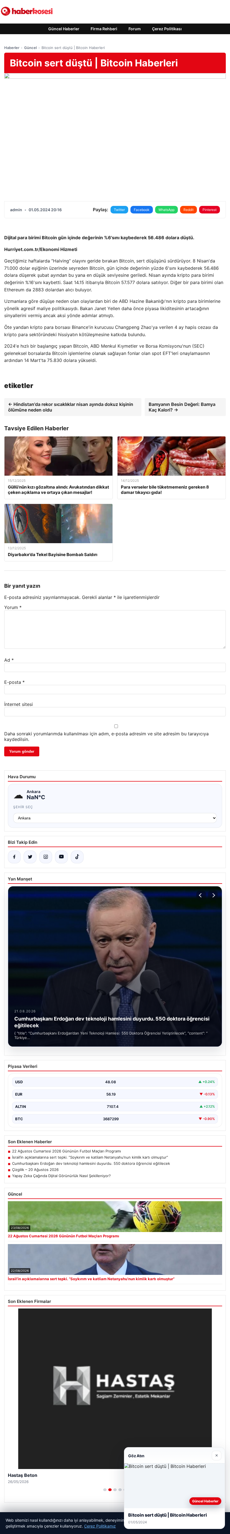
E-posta (14, 682)
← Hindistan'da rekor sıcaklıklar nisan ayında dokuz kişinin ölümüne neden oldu (70, 407)
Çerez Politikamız (100, 1526)
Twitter (119, 210)
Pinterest (210, 210)
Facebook (142, 210)
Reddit (188, 210)
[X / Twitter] (30, 856)
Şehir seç (23, 807)
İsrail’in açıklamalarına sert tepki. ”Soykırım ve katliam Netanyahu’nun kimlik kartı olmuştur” (90, 1157)
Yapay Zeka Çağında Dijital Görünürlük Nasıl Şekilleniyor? (61, 1175)
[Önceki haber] (201, 895)
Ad (9, 660)
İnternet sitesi (18, 704)
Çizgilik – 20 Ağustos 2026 (35, 1169)
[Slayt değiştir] (105, 1489)
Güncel (30, 47)
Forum (134, 28)
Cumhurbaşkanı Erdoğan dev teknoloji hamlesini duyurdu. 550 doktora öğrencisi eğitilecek (91, 1163)
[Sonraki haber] (213, 895)
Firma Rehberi (104, 28)
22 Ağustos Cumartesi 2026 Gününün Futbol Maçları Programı (66, 1151)
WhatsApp (166, 210)
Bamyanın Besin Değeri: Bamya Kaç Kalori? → (182, 407)
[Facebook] (14, 856)
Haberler (11, 47)
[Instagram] (45, 856)
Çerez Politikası (167, 28)
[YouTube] (61, 856)
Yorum (13, 607)
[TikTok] (77, 856)
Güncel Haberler (63, 28)
